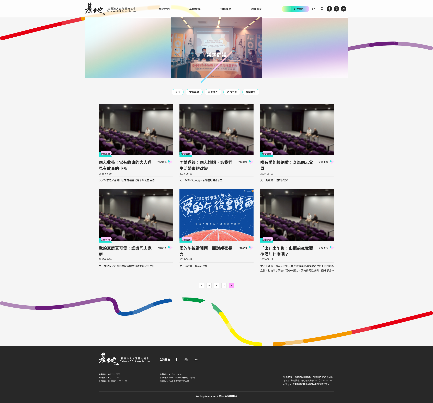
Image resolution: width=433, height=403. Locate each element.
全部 (177, 92)
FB (329, 9)
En (313, 8)
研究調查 (213, 92)
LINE (343, 9)
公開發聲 (251, 92)
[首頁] (110, 9)
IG (336, 9)
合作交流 (232, 92)
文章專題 (194, 92)
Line (195, 359)
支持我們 (298, 8)
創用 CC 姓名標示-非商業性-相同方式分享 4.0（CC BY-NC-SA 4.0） (308, 380)
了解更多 (162, 162)
